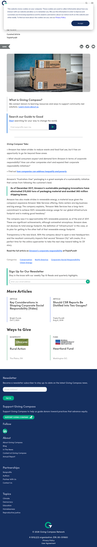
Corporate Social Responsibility (65, 259)
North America (41, 259)
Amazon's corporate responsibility (45, 250)
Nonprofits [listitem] (7, 472)
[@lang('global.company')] (4, 3)
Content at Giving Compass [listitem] (14, 453)
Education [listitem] (7, 505)
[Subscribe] (88, 281)
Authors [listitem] (6, 475)
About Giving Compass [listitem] (12, 442)
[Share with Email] (93, 46)
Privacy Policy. (60, 17)
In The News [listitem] (8, 449)
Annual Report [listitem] (9, 456)
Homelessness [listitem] (9, 509)
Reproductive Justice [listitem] (11, 512)
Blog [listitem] (5, 446)
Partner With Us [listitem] (9, 479)
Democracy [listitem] (8, 502)
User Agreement (48, 543)
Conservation (26, 259)
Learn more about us (28, 106)
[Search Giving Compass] (86, 3)
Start (11, 120)
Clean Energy (26, 262)
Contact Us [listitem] (7, 482)
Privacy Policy (49, 540)
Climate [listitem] (6, 498)
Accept (80, 23)
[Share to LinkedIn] (81, 46)
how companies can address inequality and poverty (41, 171)
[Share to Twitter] (87, 46)
